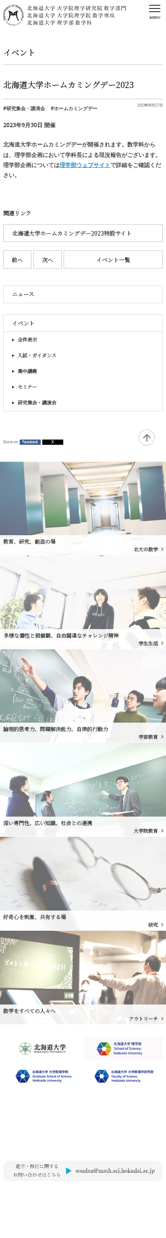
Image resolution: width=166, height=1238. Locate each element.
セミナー (27, 386)
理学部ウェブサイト (85, 165)
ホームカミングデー (76, 108)
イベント (23, 323)
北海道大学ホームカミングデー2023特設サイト (72, 233)
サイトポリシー (20, 1195)
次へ (47, 260)
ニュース (23, 294)
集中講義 (27, 371)
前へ (17, 260)
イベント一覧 (113, 260)
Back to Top (147, 437)
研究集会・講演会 (37, 402)
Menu (154, 17)
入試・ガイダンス (37, 355)
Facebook (30, 442)
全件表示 (27, 339)
